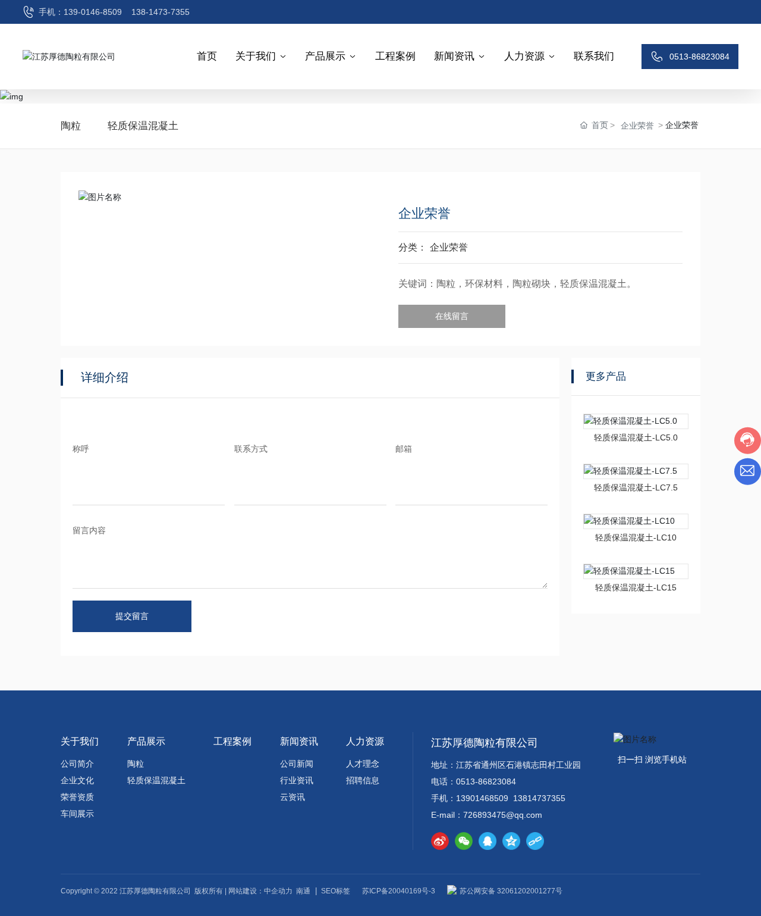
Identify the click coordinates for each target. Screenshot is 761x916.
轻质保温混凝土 (143, 126)
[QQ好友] (487, 841)
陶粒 (71, 126)
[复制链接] (535, 841)
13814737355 (539, 798)
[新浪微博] (440, 841)
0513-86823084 (487, 781)
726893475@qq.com (502, 815)
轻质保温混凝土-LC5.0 (636, 437)
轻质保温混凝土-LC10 (636, 537)
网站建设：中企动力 (260, 891)
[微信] (464, 841)
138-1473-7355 (160, 12)
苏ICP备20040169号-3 (398, 891)
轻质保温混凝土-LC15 (636, 587)
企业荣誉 (637, 125)
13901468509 (482, 798)
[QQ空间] (511, 841)
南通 (303, 891)
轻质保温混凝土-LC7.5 (636, 487)
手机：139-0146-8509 (80, 12)
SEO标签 (335, 891)
